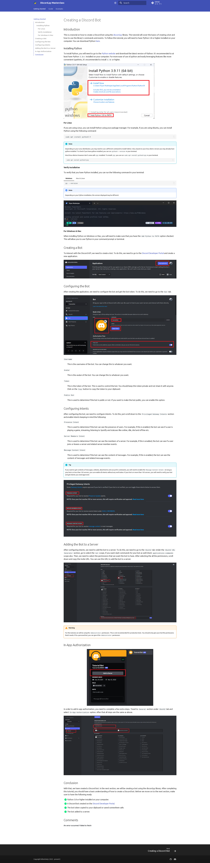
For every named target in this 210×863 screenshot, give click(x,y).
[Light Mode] (115, 2)
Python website (109, 53)
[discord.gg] (175, 859)
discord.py (117, 35)
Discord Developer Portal (153, 253)
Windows (69, 178)
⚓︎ (104, 20)
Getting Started (40, 9)
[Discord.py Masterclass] (35, 2)
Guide (50, 9)
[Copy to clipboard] (174, 136)
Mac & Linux (80, 178)
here (98, 41)
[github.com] (171, 859)
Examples (59, 9)
